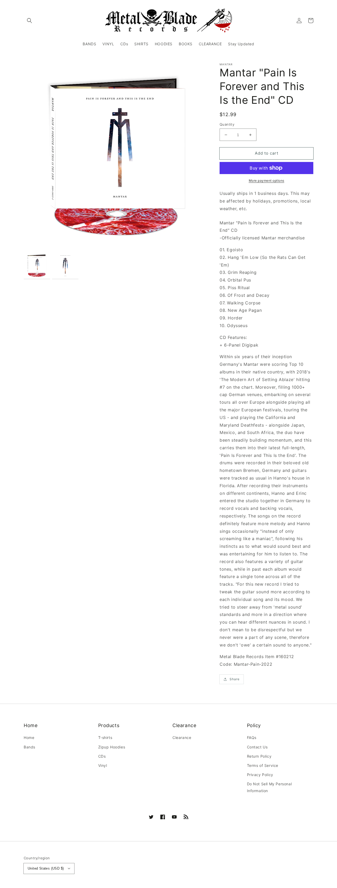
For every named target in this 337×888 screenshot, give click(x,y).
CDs (102, 756)
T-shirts (105, 737)
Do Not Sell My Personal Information (269, 787)
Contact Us (257, 747)
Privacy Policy (260, 774)
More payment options (266, 180)
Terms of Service (263, 765)
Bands (29, 747)
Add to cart (266, 153)
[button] (29, 20)
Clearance (181, 737)
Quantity (227, 124)
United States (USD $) (46, 868)
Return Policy (259, 756)
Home (29, 737)
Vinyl (102, 765)
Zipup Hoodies (111, 747)
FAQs (251, 737)
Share (235, 679)
